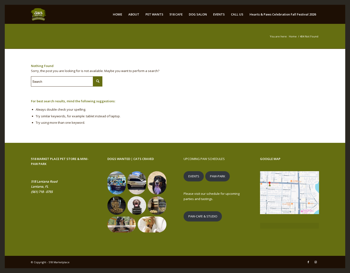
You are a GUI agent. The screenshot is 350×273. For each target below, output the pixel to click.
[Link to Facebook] (308, 262)
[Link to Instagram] (315, 262)
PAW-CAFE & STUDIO (202, 216)
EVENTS (193, 176)
